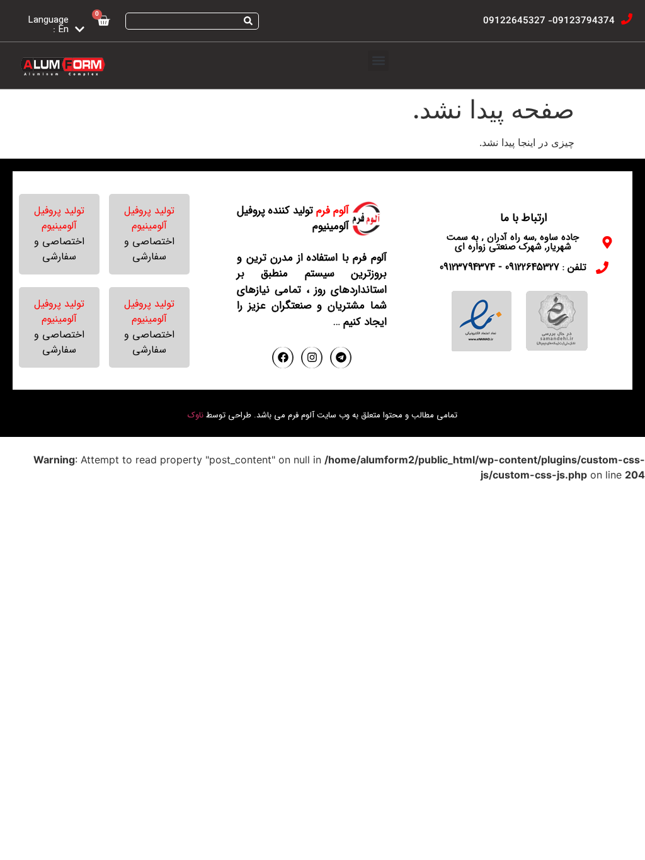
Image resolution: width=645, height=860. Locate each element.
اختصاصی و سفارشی (149, 249)
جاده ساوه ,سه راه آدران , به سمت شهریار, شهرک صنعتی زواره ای (513, 242)
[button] (378, 60)
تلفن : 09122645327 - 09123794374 (513, 267)
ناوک (195, 415)
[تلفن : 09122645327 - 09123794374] (602, 267)
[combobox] (192, 21)
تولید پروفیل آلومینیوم (149, 218)
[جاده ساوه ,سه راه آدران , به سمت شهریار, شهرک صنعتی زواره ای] (607, 242)
